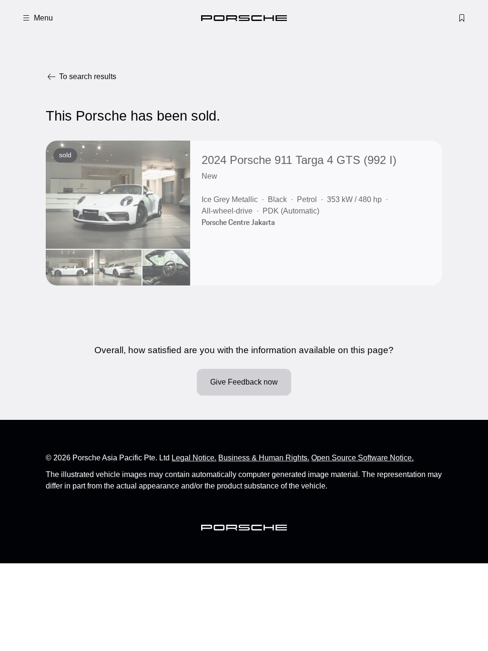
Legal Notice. (194, 458)
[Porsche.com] (244, 18)
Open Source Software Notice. (362, 458)
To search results (87, 76)
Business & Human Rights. (263, 458)
